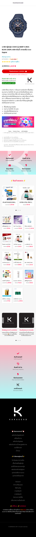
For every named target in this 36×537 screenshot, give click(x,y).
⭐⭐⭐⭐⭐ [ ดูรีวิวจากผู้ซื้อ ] (10, 62)
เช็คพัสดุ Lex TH (16, 330)
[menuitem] (18, 435)
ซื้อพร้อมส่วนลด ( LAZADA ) (17, 71)
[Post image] (16, 320)
